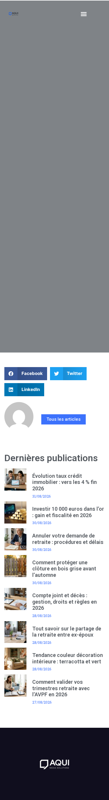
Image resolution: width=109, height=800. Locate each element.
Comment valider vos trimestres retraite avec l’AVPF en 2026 (61, 688)
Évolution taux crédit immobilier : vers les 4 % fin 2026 (64, 482)
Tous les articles (64, 419)
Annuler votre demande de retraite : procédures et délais (67, 539)
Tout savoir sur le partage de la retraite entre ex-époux (66, 631)
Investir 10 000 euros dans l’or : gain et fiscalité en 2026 (68, 512)
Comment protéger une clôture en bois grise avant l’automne (64, 568)
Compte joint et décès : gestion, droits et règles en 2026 (64, 601)
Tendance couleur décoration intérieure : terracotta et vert (67, 658)
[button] (84, 14)
